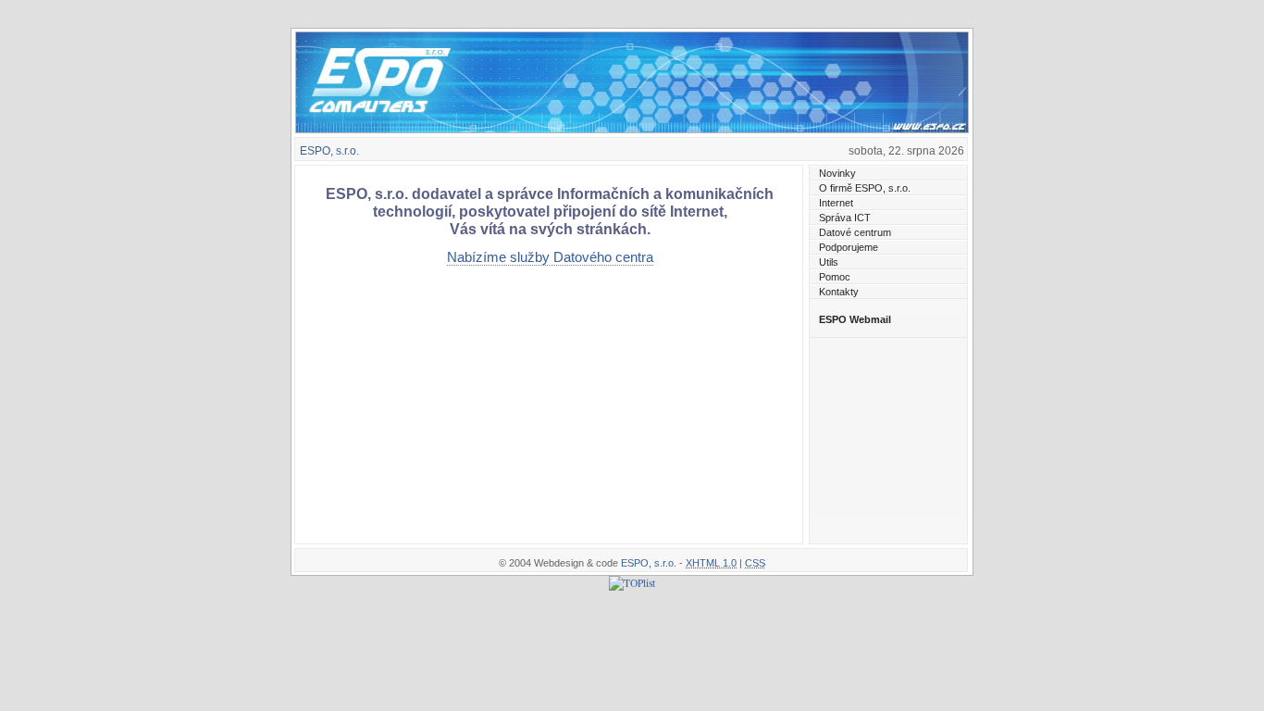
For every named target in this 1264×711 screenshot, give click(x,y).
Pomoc (834, 276)
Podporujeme (848, 247)
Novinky (837, 173)
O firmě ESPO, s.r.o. (865, 187)
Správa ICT (845, 217)
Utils (828, 262)
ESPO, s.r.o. (329, 150)
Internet (836, 202)
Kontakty (839, 291)
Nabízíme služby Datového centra (550, 257)
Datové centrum (855, 232)
